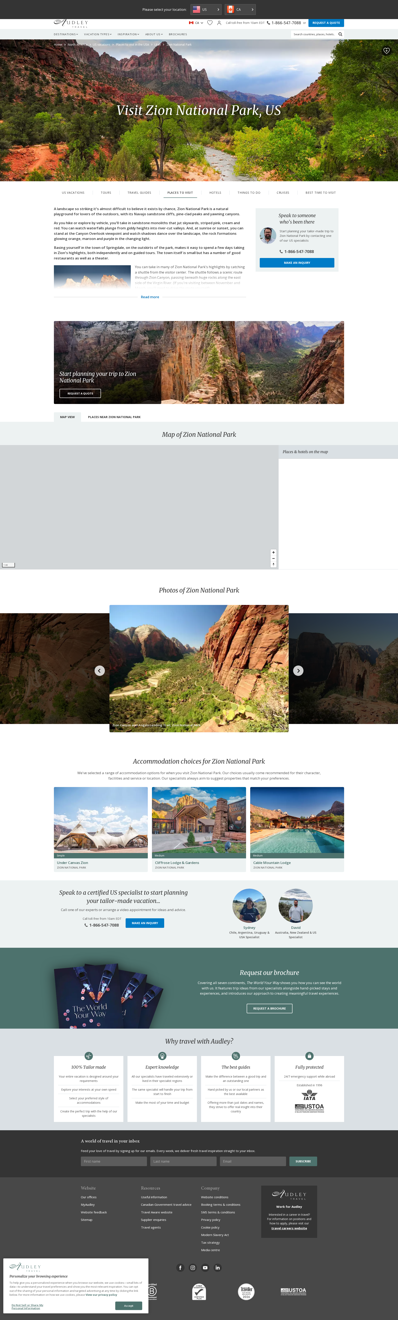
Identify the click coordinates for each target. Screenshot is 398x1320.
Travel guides (139, 193)
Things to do (249, 193)
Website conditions (214, 1197)
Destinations (65, 34)
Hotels (215, 193)
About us (153, 34)
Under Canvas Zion (72, 862)
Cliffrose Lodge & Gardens (177, 862)
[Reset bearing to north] (274, 564)
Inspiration (127, 34)
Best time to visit (321, 193)
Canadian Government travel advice (166, 1204)
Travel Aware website (156, 1212)
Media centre (210, 1250)
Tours (106, 193)
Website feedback (94, 1212)
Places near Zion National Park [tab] (114, 417)
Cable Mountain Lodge (272, 862)
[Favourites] (209, 23)
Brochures (178, 34)
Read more (150, 297)
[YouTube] (205, 1268)
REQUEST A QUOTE (326, 23)
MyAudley (88, 1204)
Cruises (283, 193)
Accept (128, 1306)
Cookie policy (210, 1227)
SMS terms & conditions (218, 1212)
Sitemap (86, 1220)
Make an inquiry (297, 263)
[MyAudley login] (219, 23)
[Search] (340, 34)
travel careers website (289, 1228)
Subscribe (303, 1161)
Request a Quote (80, 393)
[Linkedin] (218, 1268)
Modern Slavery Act (215, 1235)
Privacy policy (210, 1220)
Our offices (89, 1197)
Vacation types (96, 34)
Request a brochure (269, 1008)
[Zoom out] (274, 558)
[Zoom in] (274, 552)
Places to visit (180, 193)
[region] (139, 507)
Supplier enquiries (153, 1220)
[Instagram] (193, 1268)
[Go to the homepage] (71, 23)
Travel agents (151, 1227)
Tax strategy (210, 1242)
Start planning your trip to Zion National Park (97, 377)
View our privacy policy (101, 1295)
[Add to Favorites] (386, 51)
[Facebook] (180, 1268)
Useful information (154, 1197)
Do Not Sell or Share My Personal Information (27, 1306)
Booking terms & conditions (220, 1204)
